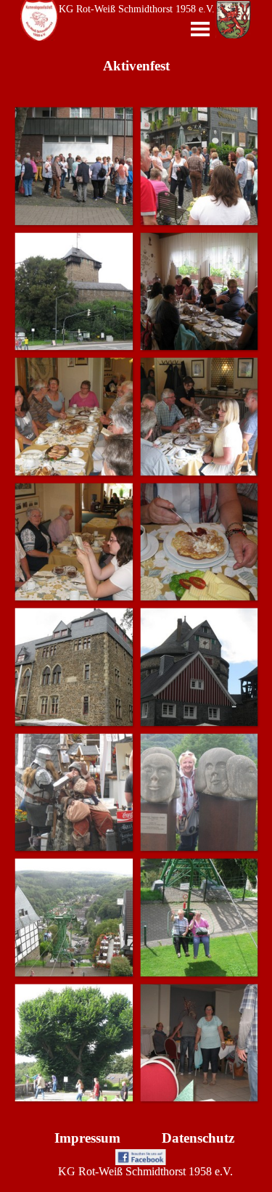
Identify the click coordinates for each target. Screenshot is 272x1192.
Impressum (87, 1138)
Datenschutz (198, 1138)
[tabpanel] (88, 1138)
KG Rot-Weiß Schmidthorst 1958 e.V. (137, 9)
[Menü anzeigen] (200, 29)
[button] (73, 166)
